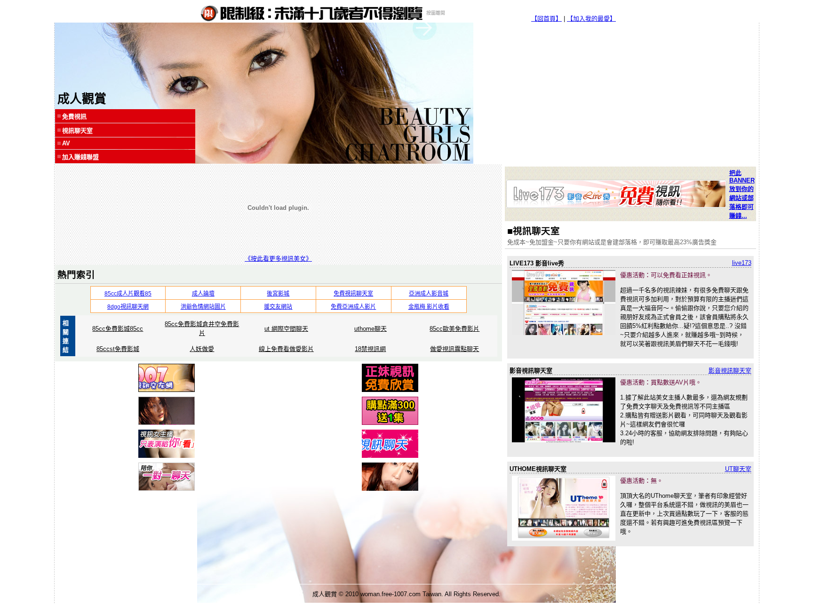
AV (66, 143)
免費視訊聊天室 (353, 293)
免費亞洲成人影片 (353, 307)
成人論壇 (203, 293)
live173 (741, 262)
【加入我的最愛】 (591, 18)
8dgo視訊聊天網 (128, 307)
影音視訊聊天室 (730, 370)
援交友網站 (278, 307)
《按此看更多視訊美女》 (278, 258)
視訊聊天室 (77, 130)
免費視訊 (74, 116)
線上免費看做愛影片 (286, 348)
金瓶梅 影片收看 (428, 307)
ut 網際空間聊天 (286, 328)
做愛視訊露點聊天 (454, 348)
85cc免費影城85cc (117, 328)
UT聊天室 (738, 468)
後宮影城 (278, 293)
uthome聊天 (370, 328)
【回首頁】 (546, 18)
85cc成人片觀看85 (127, 293)
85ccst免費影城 (117, 348)
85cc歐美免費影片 (454, 328)
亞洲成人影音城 (428, 293)
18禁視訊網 (370, 348)
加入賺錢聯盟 (80, 156)
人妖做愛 (202, 348)
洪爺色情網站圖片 (203, 307)
